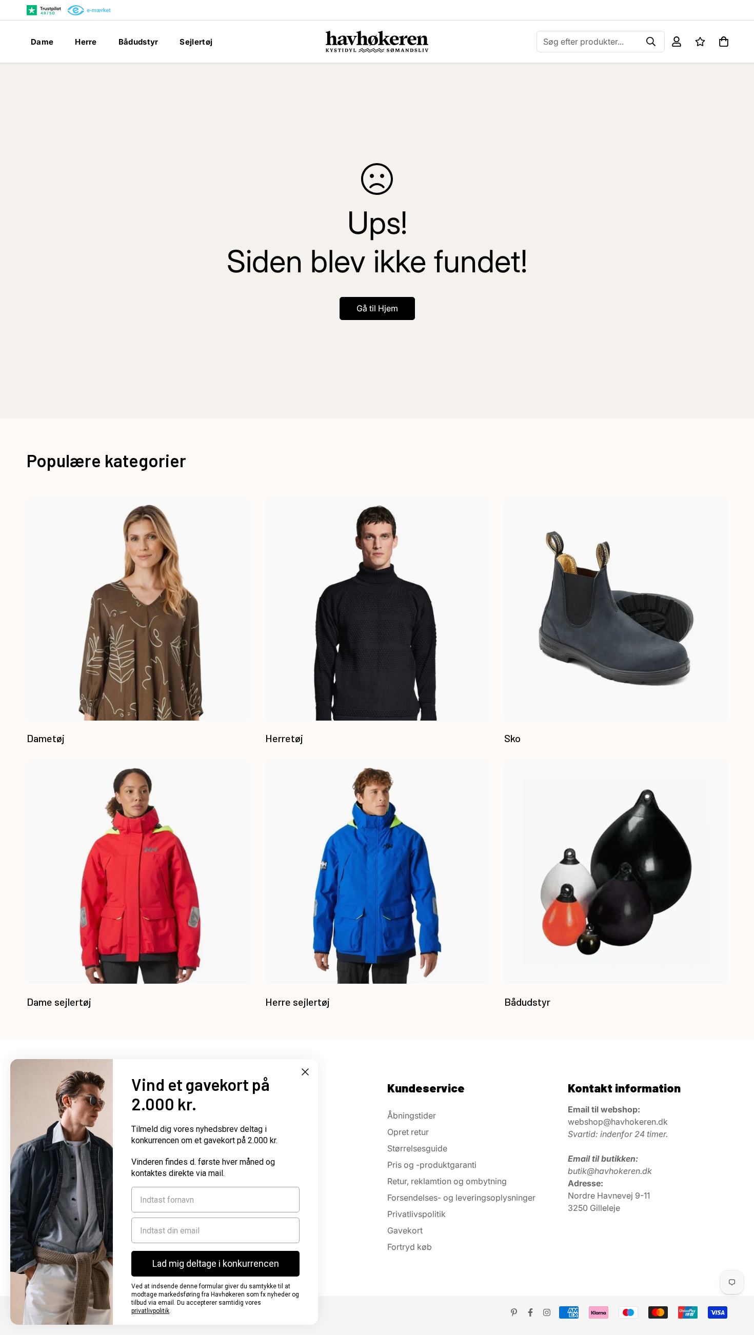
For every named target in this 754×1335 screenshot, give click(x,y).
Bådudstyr (138, 42)
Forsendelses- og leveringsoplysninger (461, 1197)
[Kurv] (724, 41)
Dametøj (46, 738)
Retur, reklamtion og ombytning (447, 1181)
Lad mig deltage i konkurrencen (215, 1263)
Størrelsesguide (417, 1148)
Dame (42, 42)
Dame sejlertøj (59, 1001)
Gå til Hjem (377, 308)
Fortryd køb (409, 1247)
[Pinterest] (514, 1312)
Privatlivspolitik (416, 1214)
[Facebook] (530, 1312)
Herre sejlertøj (297, 1001)
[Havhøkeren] (377, 41)
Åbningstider (411, 1115)
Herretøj (284, 738)
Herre (86, 42)
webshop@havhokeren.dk (618, 1122)
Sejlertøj (196, 42)
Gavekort (405, 1230)
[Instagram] (547, 1312)
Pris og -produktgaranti (432, 1165)
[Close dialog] (305, 1072)
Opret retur (408, 1132)
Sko (512, 738)
